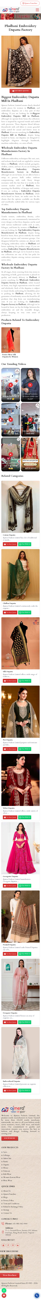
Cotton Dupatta (9, 535)
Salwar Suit (7, 1158)
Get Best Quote (11, 544)
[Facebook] (8, 1245)
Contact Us (7, 1213)
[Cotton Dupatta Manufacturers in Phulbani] (20, 507)
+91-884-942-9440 (20, 1223)
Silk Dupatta (8, 672)
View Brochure (10, 1275)
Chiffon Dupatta (9, 603)
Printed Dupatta (9, 945)
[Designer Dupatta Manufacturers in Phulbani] (20, 985)
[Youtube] (3, 1245)
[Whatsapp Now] (4, 1290)
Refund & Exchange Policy (13, 1207)
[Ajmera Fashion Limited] (11, 10)
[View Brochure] (20, 1262)
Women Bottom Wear (11, 1177)
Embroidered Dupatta (11, 1081)
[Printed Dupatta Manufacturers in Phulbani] (20, 916)
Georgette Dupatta (10, 876)
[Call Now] (37, 1295)
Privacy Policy (8, 1200)
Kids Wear (7, 1174)
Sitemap (6, 1210)
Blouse (5, 1168)
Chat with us (25, 544)
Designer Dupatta (10, 1013)
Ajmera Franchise (30, 3)
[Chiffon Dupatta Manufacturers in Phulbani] (20, 575)
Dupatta (6, 1165)
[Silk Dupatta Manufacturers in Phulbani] (20, 643)
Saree (5, 1152)
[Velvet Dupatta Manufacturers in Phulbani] (20, 780)
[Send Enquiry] (4, 1295)
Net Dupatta (8, 740)
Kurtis (5, 1161)
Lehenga (6, 1155)
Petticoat (6, 1171)
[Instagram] (13, 1245)
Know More (9, 1138)
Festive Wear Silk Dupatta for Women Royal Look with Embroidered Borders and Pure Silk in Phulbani (10, 356)
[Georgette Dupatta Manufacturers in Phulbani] (20, 848)
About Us (7, 1191)
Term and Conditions (11, 1203)
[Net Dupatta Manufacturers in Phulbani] (20, 712)
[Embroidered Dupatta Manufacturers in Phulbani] (20, 1053)
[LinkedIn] (18, 1245)
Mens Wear (7, 1180)
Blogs (5, 1197)
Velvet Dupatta (8, 808)
